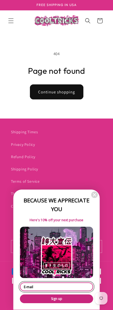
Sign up (56, 298)
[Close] (94, 194)
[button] (11, 21)
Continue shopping (56, 92)
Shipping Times (24, 131)
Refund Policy (23, 156)
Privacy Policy (23, 144)
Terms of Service (25, 181)
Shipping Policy (24, 169)
